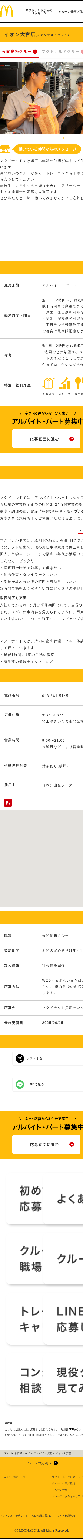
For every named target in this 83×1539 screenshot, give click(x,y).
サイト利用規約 (66, 1515)
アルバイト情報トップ (13, 1476)
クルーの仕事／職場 (63, 1483)
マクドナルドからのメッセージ (39, 12)
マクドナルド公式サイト (14, 1515)
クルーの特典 (59, 1489)
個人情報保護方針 (42, 1515)
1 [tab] (63, 138)
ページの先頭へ (39, 1463)
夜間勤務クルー (17, 51)
